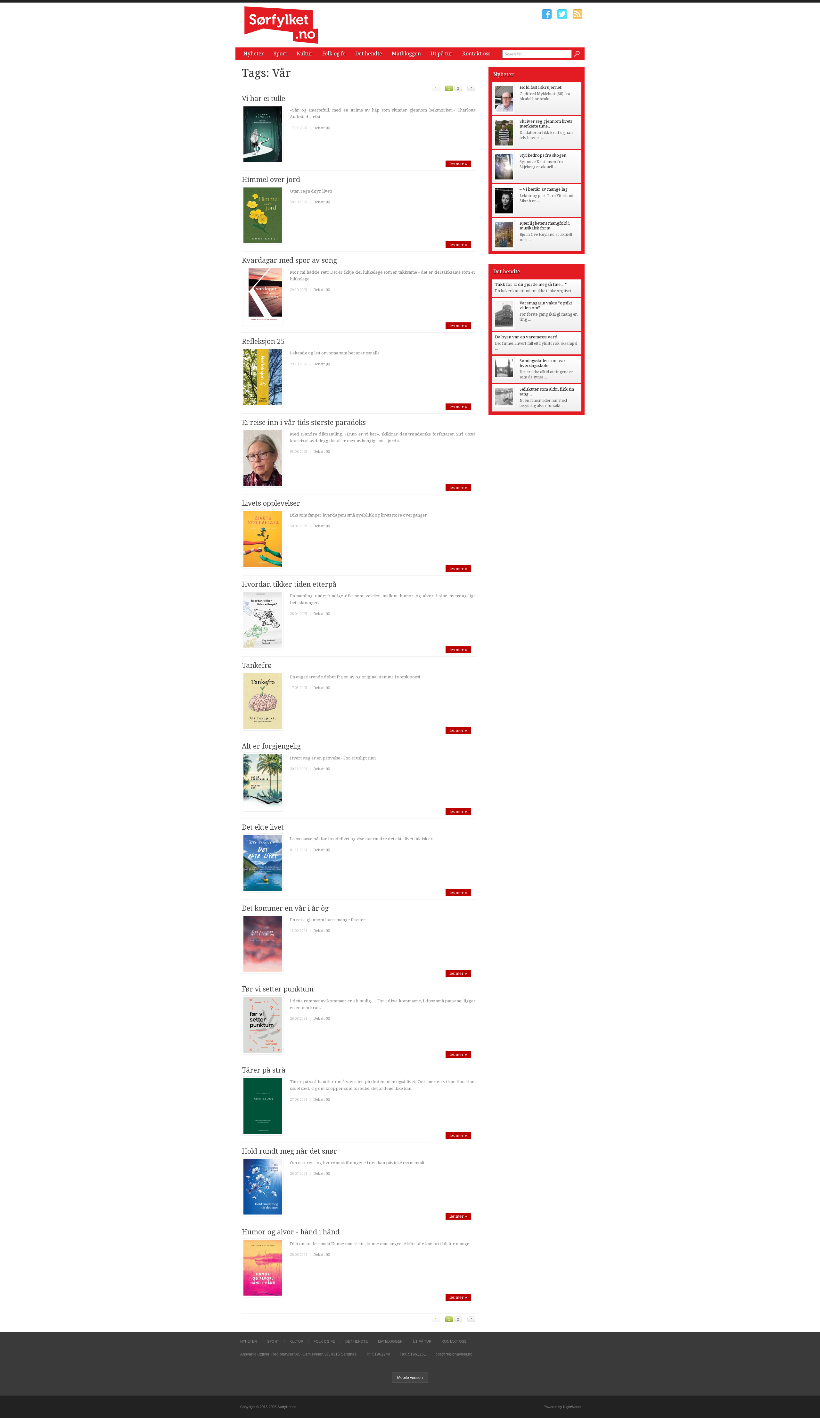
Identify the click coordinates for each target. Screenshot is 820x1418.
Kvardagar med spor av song (289, 260)
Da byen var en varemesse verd (526, 337)
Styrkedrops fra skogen (543, 155)
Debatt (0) (321, 128)
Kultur (305, 54)
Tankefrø (257, 665)
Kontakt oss (476, 54)
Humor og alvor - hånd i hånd (291, 1232)
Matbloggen (406, 54)
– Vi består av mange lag (544, 189)
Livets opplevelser (271, 503)
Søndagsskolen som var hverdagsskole (543, 363)
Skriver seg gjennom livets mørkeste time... (546, 124)
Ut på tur (441, 54)
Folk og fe (334, 54)
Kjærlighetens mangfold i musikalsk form (545, 225)
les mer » (458, 164)
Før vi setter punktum (278, 989)
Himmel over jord (271, 180)
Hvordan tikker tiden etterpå (289, 584)
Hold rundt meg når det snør (289, 1151)
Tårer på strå (263, 1070)
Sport (280, 54)
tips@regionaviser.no (454, 1354)
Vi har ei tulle (263, 99)
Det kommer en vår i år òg (285, 908)
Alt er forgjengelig (271, 746)
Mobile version (410, 1377)
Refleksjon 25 (263, 341)
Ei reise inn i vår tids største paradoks (304, 423)
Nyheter (253, 54)
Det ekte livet (263, 827)
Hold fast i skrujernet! (541, 87)
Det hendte (368, 54)
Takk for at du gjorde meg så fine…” (531, 284)
